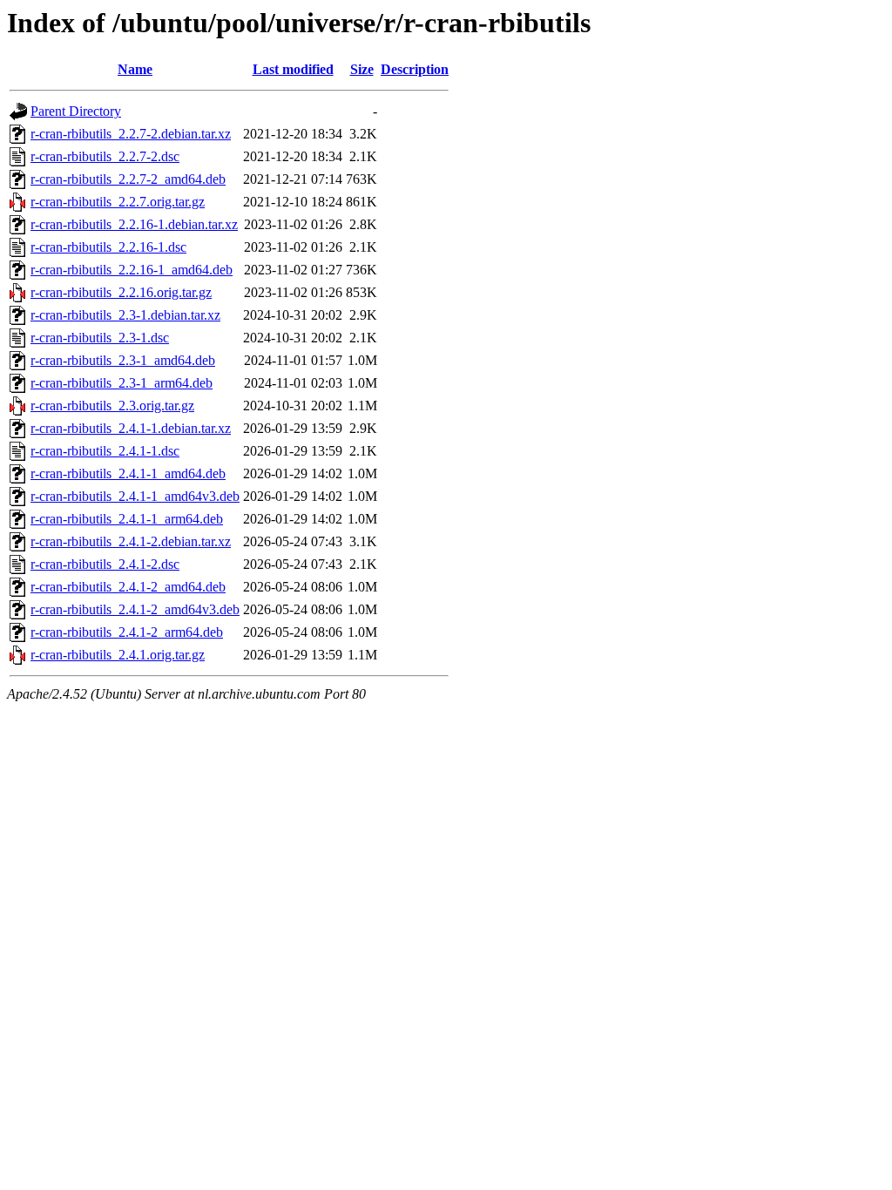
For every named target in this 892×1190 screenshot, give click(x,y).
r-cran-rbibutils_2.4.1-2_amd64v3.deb (135, 609)
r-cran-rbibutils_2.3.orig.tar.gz (112, 405)
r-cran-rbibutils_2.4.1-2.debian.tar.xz (130, 541)
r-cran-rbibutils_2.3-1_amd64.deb (122, 360)
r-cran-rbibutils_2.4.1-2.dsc (104, 564)
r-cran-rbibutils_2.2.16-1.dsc (108, 247)
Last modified (293, 69)
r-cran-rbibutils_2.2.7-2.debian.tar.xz (130, 133)
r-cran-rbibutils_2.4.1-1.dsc (104, 450)
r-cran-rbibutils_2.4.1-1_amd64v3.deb (135, 496)
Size (362, 69)
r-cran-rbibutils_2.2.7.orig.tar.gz (117, 201)
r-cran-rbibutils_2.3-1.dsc (99, 337)
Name (135, 69)
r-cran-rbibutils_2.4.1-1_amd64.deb (128, 473)
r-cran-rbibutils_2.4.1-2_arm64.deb (126, 632)
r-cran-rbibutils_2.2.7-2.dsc (104, 156)
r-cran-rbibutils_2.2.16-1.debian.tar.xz (134, 224)
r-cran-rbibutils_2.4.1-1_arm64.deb (126, 518)
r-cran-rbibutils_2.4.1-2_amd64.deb (128, 586)
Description (415, 69)
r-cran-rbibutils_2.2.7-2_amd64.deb (128, 179)
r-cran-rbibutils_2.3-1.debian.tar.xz (125, 315)
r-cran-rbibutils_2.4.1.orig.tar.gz (117, 654)
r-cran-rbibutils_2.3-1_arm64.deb (121, 382)
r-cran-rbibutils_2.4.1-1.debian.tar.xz (130, 428)
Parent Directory (75, 111)
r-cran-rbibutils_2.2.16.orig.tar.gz (121, 292)
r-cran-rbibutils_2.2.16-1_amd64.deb (131, 269)
